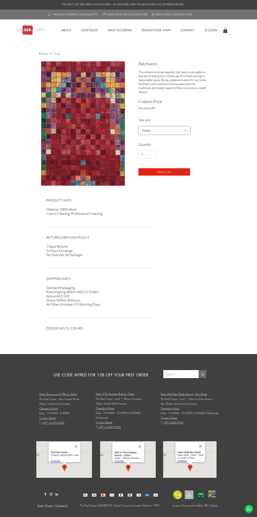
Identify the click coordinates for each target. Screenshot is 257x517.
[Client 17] (85, 495)
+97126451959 (173, 422)
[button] (225, 30)
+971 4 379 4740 (53, 422)
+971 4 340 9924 (109, 427)
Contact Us (62, 505)
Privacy (49, 505)
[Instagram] (51, 494)
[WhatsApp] (249, 509)
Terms (40, 505)
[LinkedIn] (57, 494)
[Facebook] (45, 494)
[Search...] (202, 374)
